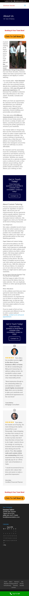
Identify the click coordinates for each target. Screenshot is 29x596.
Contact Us (14, 196)
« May (4, 545)
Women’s (16, 581)
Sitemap (15, 585)
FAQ (22, 581)
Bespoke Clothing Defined (11, 583)
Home (5, 581)
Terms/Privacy (7, 585)
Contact (13, 587)
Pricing (21, 583)
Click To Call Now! (13, 36)
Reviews (22, 585)
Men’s (10, 581)
